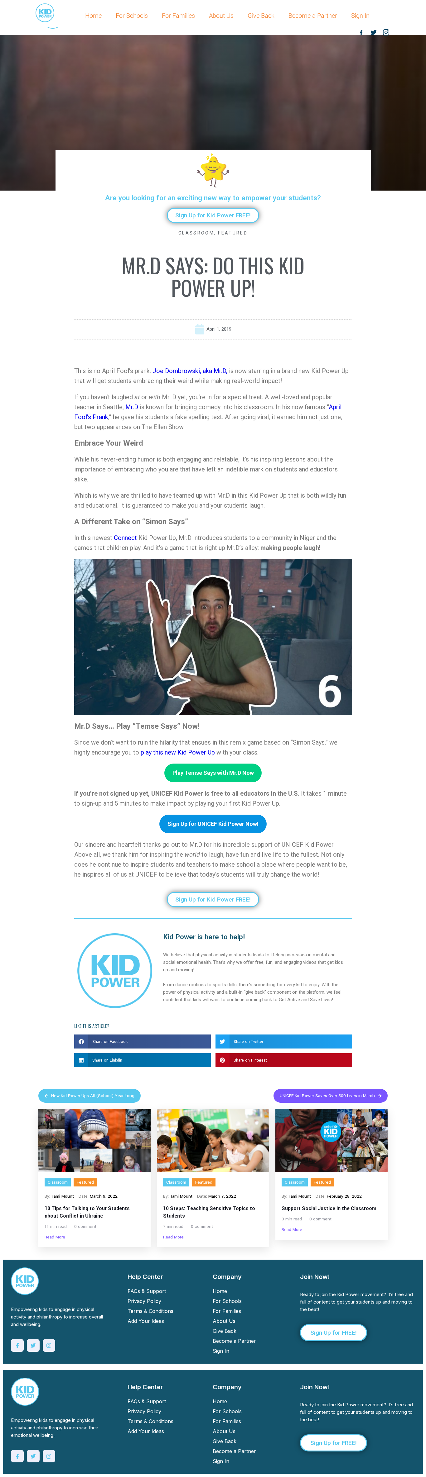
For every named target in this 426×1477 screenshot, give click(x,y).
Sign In (360, 15)
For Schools (132, 15)
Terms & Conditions (150, 1311)
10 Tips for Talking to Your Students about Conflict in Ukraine (87, 1212)
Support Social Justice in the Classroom (329, 1208)
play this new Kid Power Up (178, 752)
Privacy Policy (144, 1301)
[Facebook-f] (17, 1345)
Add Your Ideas (146, 1321)
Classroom (196, 232)
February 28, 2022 (344, 1196)
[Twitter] (33, 1345)
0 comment (85, 1226)
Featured (232, 232)
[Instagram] (49, 1345)
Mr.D (131, 407)
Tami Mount (62, 1196)
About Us (221, 15)
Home (93, 15)
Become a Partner (312, 15)
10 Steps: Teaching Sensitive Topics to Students (209, 1212)
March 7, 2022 (222, 1196)
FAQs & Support (147, 1291)
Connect (125, 538)
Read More (55, 1237)
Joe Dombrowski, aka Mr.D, (189, 371)
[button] (142, 1041)
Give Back (261, 15)
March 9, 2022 (104, 1196)
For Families (178, 15)
